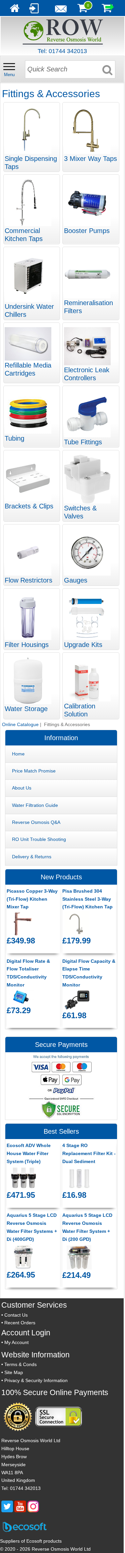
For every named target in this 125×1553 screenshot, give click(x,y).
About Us (21, 788)
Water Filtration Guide (35, 805)
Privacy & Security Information (36, 1380)
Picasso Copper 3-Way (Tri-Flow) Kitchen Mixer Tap (32, 899)
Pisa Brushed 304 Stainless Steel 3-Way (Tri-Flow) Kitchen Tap (87, 899)
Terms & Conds (20, 1364)
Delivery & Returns (31, 856)
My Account (16, 1342)
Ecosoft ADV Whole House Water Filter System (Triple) (29, 1153)
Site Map (13, 1372)
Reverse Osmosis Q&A (36, 822)
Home (18, 753)
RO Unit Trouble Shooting (39, 839)
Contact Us (16, 1315)
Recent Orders (19, 1322)
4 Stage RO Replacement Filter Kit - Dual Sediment (89, 1153)
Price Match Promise (34, 770)
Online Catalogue (20, 724)
